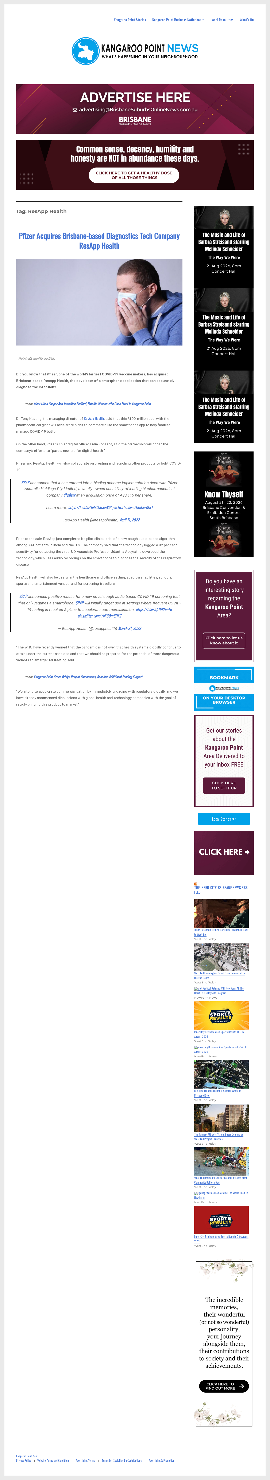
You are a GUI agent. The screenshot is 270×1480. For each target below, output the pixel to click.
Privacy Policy (23, 1460)
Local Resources (222, 19)
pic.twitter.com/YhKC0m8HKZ (99, 616)
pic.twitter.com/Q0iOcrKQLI (132, 507)
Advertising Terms (85, 1460)
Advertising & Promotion (161, 1460)
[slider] (228, 553)
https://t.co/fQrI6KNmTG (154, 609)
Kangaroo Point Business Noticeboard (178, 19)
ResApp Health (94, 418)
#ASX (107, 507)
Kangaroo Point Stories (130, 19)
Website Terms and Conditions (53, 1460)
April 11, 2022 (129, 519)
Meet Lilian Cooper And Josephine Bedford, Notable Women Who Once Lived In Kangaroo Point (92, 403)
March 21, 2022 (129, 628)
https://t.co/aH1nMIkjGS (86, 507)
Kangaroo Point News (27, 1456)
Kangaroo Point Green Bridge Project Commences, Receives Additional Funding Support (88, 676)
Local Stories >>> (224, 819)
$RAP (25, 482)
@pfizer (69, 495)
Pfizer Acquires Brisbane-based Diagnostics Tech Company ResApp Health (99, 240)
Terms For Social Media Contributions (122, 1460)
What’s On (247, 19)
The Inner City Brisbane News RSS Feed (220, 890)
